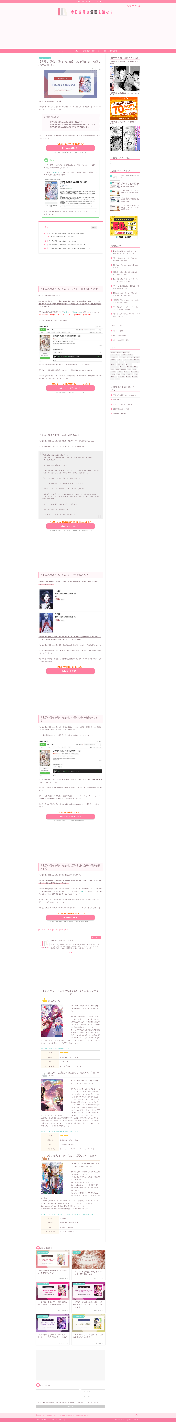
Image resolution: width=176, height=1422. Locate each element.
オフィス (131, 354)
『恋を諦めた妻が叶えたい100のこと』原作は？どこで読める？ (126, 315)
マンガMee (129, 362)
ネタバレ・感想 (73, 51)
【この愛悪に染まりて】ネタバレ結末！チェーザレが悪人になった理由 (126, 280)
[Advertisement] (88, 35)
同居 (113, 369)
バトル (120, 359)
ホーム (61, 51)
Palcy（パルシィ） (116, 354)
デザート (130, 357)
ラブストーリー (115, 366)
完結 (130, 369)
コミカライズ (114, 357)
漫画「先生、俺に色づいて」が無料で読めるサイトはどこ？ (126, 266)
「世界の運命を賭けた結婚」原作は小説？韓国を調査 (66, 233)
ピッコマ (137, 359)
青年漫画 (135, 376)
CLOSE (94, 227)
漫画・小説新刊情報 (110, 51)
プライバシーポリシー (57, 1419)
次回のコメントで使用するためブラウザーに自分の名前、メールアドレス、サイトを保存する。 (69, 1402)
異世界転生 (122, 376)
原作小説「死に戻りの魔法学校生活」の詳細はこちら (59, 1131)
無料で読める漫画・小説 (91, 51)
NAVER (66, 312)
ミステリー (136, 362)
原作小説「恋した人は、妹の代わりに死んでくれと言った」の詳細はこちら (67, 1214)
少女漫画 (56, 929)
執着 (118, 369)
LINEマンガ (126, 352)
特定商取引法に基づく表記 (121, 409)
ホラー (122, 362)
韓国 (67, 929)
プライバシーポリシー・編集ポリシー (124, 404)
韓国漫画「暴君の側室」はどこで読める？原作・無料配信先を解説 (126, 273)
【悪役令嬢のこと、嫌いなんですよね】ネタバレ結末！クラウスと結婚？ (126, 294)
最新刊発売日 (135, 371)
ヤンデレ (114, 364)
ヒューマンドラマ (128, 359)
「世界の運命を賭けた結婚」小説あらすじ (63, 236)
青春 (113, 378)
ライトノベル (121, 364)
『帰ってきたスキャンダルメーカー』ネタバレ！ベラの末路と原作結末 (126, 308)
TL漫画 (124, 354)
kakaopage (77, 312)
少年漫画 (120, 371)
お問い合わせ (117, 399)
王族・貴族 (114, 376)
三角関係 (130, 366)
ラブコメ (129, 364)
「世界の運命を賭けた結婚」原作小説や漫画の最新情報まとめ (69, 248)
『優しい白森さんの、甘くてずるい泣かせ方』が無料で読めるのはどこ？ (126, 259)
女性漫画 (124, 369)
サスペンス (123, 357)
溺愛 (124, 374)
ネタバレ (114, 359)
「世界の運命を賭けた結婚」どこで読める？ (63, 241)
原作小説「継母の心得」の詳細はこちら (55, 1048)
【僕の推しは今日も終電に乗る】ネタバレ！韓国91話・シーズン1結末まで (125, 252)
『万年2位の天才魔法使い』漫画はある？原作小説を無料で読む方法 (126, 287)
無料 (62, 929)
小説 (50, 929)
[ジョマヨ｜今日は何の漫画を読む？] (88, 17)
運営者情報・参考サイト (120, 413)
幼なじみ (127, 371)
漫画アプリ (130, 374)
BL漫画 (113, 352)
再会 (136, 366)
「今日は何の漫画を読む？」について (124, 395)
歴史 (119, 374)
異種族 (129, 376)
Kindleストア (58, 172)
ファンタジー (43, 929)
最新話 (113, 374)
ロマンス (123, 366)
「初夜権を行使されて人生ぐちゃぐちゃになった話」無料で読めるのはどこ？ (126, 301)
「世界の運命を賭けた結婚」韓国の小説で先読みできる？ (68, 244)
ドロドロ (137, 357)
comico (119, 352)
